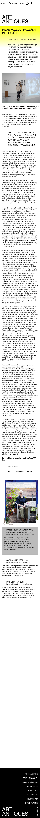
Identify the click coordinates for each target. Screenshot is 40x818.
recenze (23, 39)
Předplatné (31, 802)
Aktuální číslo (30, 782)
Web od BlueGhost (37, 811)
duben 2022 (32, 39)
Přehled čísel (30, 778)
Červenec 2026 (16, 3)
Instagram (32, 798)
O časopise (32, 786)
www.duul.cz (27, 144)
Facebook (32, 794)
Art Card (33, 790)
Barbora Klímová (13, 39)
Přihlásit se (31, 773)
